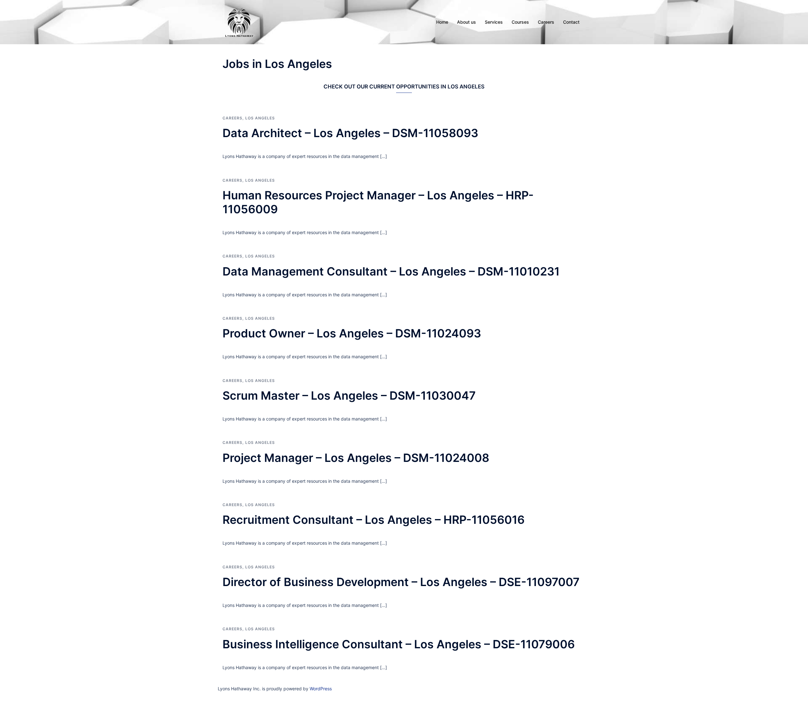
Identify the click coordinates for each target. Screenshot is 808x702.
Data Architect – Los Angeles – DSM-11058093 (350, 133)
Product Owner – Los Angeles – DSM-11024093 (352, 333)
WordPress (321, 688)
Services (494, 22)
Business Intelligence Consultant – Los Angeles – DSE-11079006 (399, 644)
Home (442, 22)
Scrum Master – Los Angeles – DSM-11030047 (349, 395)
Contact (571, 22)
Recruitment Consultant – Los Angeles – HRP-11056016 (374, 520)
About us (466, 22)
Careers (546, 22)
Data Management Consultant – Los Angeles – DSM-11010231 (391, 271)
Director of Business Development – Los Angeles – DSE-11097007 (401, 582)
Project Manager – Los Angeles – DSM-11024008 (356, 458)
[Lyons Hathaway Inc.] (239, 21)
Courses (520, 22)
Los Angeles (260, 118)
